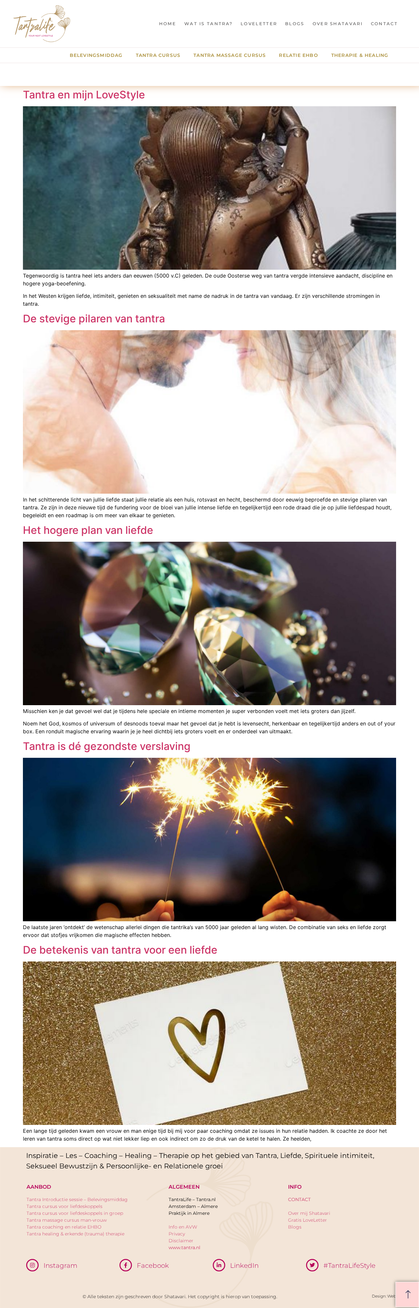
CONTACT (384, 23)
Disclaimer (181, 1241)
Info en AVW (183, 1227)
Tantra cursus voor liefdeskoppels (64, 1206)
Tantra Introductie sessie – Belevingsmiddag (77, 1199)
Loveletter (259, 23)
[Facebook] (125, 1265)
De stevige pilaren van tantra (94, 318)
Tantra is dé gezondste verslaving (107, 746)
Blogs (294, 23)
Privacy (177, 1234)
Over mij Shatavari (309, 1213)
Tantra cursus (158, 55)
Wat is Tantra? (208, 23)
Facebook (153, 1265)
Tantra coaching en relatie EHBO (64, 1227)
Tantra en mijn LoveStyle (84, 94)
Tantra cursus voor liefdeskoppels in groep (75, 1213)
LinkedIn (244, 1265)
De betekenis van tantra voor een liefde (120, 949)
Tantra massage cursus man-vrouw (67, 1220)
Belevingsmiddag (96, 55)
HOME (167, 23)
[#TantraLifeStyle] (312, 1265)
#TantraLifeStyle (349, 1265)
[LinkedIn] (219, 1265)
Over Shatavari (338, 23)
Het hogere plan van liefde (88, 530)
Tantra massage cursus (229, 55)
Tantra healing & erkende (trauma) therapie (75, 1234)
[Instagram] (32, 1265)
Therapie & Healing (360, 55)
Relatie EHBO (298, 55)
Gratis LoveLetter (307, 1220)
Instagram (60, 1265)
